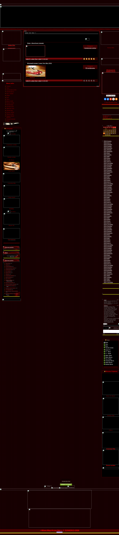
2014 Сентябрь (108, 224)
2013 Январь (108, 190)
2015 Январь (108, 231)
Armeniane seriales (9, 282)
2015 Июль (107, 241)
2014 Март (107, 214)
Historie (7, 264)
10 (109, 130)
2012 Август (107, 182)
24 (109, 133)
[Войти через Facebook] (108, 99)
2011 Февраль (108, 151)
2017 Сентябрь (108, 282)
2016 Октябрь (108, 267)
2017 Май (107, 279)
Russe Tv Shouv (9, 280)
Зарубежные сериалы (10, 285)
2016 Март (107, 255)
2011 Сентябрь (108, 163)
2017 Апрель (107, 277)
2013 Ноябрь (108, 207)
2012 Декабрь (108, 188)
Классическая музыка (10, 267)
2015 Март (107, 234)
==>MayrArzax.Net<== (66, 479)
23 (107, 133)
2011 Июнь (107, 158)
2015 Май (107, 238)
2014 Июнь (107, 219)
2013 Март (107, 194)
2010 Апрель (107, 141)
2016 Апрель (107, 257)
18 (111, 131)
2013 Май (107, 197)
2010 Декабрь (108, 148)
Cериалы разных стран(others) (12, 293)
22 (105, 133)
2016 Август (107, 263)
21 (104, 133)
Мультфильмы (9, 266)
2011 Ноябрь (108, 166)
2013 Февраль (108, 192)
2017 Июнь (107, 280)
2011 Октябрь (108, 165)
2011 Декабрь (108, 168)
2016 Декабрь (108, 270)
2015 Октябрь (108, 246)
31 (109, 134)
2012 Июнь (107, 178)
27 (115, 133)
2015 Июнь (107, 240)
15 (105, 131)
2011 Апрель (107, 154)
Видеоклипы (8, 270)
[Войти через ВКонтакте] (105, 99)
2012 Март (107, 173)
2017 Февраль (108, 274)
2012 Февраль (108, 171)
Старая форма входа (110, 102)
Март (33, 32)
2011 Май (107, 156)
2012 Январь (108, 170)
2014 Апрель (107, 216)
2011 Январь (108, 149)
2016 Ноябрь (108, 268)
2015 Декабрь (108, 250)
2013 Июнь (107, 199)
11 (111, 130)
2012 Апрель (107, 175)
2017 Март (107, 275)
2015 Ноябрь (108, 248)
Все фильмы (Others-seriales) (12, 290)
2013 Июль (107, 200)
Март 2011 (110, 125)
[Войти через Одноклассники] (116, 99)
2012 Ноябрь (108, 187)
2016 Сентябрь (108, 265)
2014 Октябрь (108, 226)
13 (115, 130)
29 (105, 134)
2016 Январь (108, 251)
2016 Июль (107, 262)
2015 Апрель (107, 236)
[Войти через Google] (113, 99)
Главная (26, 32)
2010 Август (107, 143)
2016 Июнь (107, 260)
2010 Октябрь (108, 144)
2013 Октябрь (108, 205)
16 (107, 131)
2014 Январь (108, 211)
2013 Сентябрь (108, 204)
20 (115, 131)
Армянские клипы (9, 269)
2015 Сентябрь (108, 245)
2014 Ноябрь (108, 228)
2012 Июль (107, 180)
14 (104, 131)
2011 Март (107, 153)
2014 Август (107, 223)
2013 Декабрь (108, 209)
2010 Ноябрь (108, 146)
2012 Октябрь (108, 185)
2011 (30, 32)
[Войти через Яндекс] (110, 99)
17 (109, 131)
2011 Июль (107, 160)
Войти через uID (111, 95)
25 (111, 133)
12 (113, 130)
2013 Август (107, 202)
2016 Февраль (108, 253)
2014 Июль (107, 221)
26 (113, 133)
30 (107, 134)
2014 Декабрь (108, 229)
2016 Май (107, 258)
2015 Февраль (108, 233)
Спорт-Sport (8, 272)
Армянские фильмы (10, 275)
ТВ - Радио (8, 278)
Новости (7, 273)
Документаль (8, 289)
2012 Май (107, 177)
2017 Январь (108, 272)
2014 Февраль (108, 212)
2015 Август (107, 243)
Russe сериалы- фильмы (11, 283)
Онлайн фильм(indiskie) (11, 287)
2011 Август (107, 161)
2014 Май (107, 217)
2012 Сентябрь (108, 183)
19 (113, 131)
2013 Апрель (107, 195)
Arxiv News (8, 263)
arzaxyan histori (9, 276)
